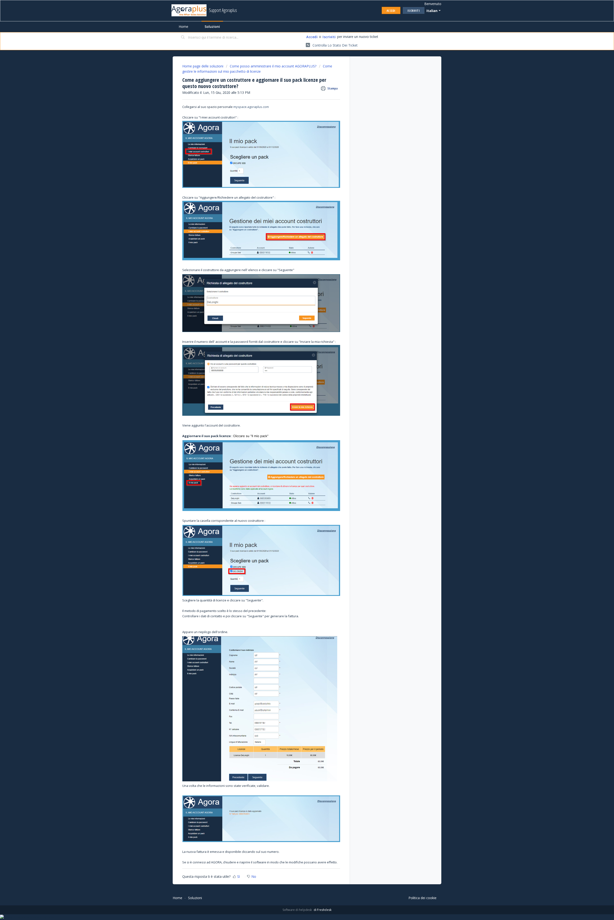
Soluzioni (212, 26)
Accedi (312, 37)
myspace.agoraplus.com (251, 107)
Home (183, 26)
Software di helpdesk (298, 910)
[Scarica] (298, 410)
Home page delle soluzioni (203, 66)
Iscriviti (329, 37)
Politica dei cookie (422, 898)
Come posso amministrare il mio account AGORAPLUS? (273, 66)
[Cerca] (183, 37)
